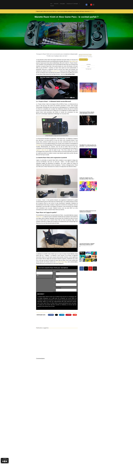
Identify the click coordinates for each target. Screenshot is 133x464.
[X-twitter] (89, 5)
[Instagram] (93, 5)
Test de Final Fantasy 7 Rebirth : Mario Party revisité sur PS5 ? (87, 244)
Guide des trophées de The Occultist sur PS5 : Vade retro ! (87, 178)
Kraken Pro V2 (39, 216)
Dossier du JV (69, 3)
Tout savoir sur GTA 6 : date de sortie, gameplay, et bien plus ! (87, 113)
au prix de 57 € (55, 71)
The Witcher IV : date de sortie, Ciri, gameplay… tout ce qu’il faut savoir (88, 145)
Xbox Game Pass (73, 61)
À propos (52, 5)
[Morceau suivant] (6, 461)
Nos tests (56, 3)
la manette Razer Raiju (61, 261)
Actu (51, 3)
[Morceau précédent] (3, 461)
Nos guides (62, 3)
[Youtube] (91, 5)
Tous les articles (83, 59)
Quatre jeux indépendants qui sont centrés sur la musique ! (88, 211)
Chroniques (75, 3)
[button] (57, 178)
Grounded (38, 145)
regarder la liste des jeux (42, 149)
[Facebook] (86, 5)
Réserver (93, 11)
